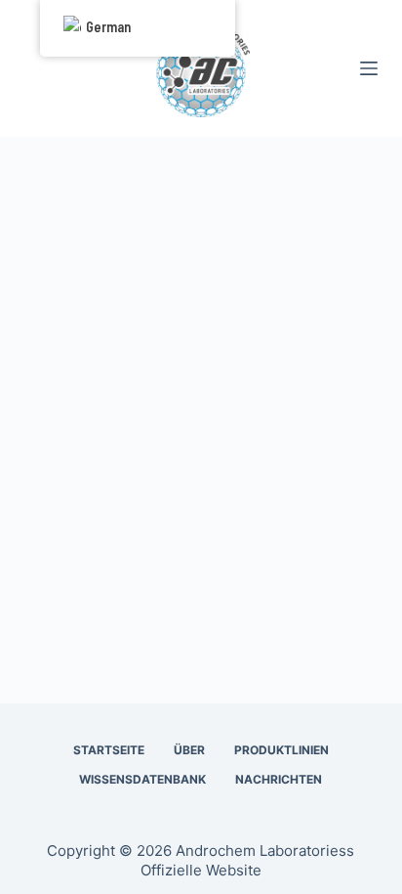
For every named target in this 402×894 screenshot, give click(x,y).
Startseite (108, 750)
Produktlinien (281, 750)
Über (189, 750)
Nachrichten (278, 779)
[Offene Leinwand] (369, 68)
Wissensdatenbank (142, 779)
